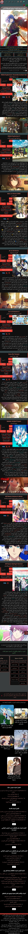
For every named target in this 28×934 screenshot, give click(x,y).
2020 (1, 502)
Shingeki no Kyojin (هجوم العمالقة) (13, 896)
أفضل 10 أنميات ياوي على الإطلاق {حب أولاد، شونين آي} (21, 752)
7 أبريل (3, 142)
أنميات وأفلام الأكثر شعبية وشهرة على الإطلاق (14, 893)
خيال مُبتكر (23, 683)
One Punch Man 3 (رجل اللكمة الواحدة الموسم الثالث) (12, 811)
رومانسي (4, 206)
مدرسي (2, 90)
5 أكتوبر (3, 317)
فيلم (11, 79)
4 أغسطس (4, 81)
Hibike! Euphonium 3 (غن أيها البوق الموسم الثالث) (12, 881)
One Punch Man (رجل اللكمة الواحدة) (12, 904)
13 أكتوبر (4, 502)
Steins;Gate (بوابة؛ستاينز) (12, 838)
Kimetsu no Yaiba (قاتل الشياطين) (12, 906)
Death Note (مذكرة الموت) (12, 898)
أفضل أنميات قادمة (14, 808)
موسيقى (4, 87)
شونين (6, 373)
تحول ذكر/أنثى (23, 679)
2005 (1, 200)
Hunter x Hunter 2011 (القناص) (12, 844)
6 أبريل (3, 199)
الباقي (14, 804)
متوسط (10, 258)
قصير (11, 428)
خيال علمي (4, 434)
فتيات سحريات (15, 679)
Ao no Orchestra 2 (14, 312)
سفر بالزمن (14, 668)
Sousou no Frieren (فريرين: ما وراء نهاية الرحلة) (12, 833)
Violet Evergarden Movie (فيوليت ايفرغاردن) (12, 862)
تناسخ (14, 672)
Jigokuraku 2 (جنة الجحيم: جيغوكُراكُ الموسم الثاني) (13, 817)
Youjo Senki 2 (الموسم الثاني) (12, 813)
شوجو (6, 212)
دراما (9, 87)
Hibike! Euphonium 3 (13, 137)
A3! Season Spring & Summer (13, 565)
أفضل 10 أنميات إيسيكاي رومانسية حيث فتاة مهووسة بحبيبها (14, 777)
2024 (1, 142)
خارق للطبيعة (23, 675)
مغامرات (23, 668)
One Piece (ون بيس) (12, 794)
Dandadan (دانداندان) (13, 796)
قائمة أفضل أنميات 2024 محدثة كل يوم (14, 870)
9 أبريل (3, 257)
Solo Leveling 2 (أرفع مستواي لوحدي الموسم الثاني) (13, 815)
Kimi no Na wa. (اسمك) (12, 864)
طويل (11, 201)
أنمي (11, 140)
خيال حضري (14, 664)
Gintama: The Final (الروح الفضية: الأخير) (12, 856)
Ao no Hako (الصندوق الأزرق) (12, 802)
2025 (1, 317)
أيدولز (3, 209)
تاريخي (14, 675)
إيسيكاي (23, 672)
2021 (1, 427)
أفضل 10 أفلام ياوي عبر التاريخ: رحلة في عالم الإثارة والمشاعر (21, 722)
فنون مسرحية (8, 90)
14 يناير (3, 570)
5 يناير (3, 427)
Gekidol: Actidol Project (14, 422)
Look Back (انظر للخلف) (12, 860)
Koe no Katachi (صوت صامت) (13, 858)
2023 (1, 81)
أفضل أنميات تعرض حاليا (14, 787)
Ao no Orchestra (14, 251)
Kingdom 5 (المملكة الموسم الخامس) (12, 887)
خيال (23, 664)
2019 (1, 360)
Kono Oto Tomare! (13, 355)
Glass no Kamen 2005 (13, 194)
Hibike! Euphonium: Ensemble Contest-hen (14, 76)
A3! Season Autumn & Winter (14, 497)
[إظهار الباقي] (14, 70)
